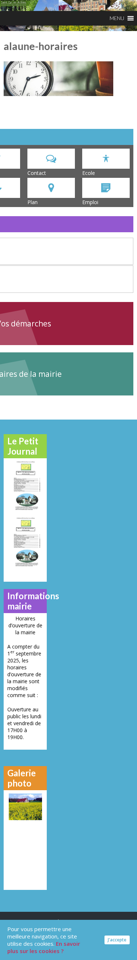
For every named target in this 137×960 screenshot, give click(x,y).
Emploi (90, 202)
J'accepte (117, 940)
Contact (36, 172)
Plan (32, 202)
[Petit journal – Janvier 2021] (25, 485)
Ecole (88, 172)
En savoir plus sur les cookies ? (43, 947)
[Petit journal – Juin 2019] (25, 541)
